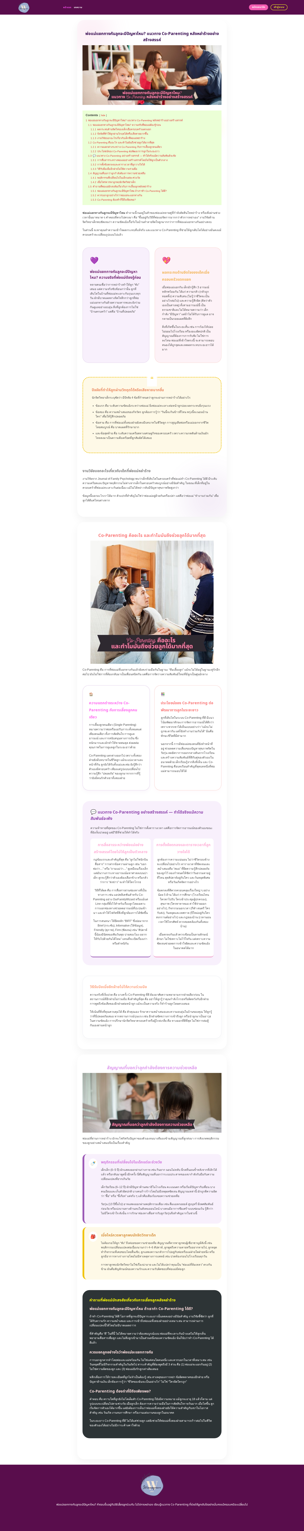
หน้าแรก (67, 7)
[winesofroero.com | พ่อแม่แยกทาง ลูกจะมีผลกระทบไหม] (37, 7)
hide (103, 115)
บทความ (78, 7)
